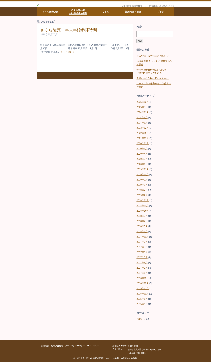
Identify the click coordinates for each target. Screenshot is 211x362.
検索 (140, 41)
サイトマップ (93, 346)
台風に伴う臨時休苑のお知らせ (153, 78)
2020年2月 (142, 159)
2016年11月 (143, 283)
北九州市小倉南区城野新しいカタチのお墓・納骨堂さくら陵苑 (148, 6)
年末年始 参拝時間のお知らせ (153, 56)
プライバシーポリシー (75, 346)
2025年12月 (143, 102)
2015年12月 (143, 288)
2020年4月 (142, 154)
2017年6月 (142, 252)
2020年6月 (142, 148)
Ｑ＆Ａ (105, 12)
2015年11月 (143, 293)
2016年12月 (143, 278)
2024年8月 (142, 117)
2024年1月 (142, 122)
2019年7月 (142, 190)
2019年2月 (142, 195)
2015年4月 (142, 304)
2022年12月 (143, 133)
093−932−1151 (139, 353)
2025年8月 (142, 107)
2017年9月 (142, 242)
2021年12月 (143, 138)
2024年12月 (143, 112)
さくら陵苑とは (50, 12)
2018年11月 (143, 205)
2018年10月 (143, 211)
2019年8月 (142, 185)
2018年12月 (143, 200)
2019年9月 (142, 179)
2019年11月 (143, 174)
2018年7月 (142, 221)
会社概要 (45, 346)
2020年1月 (142, 164)
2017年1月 (142, 273)
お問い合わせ (57, 346)
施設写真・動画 (133, 12)
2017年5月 (142, 257)
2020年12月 (143, 143)
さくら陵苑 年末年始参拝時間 (68, 30)
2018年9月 (142, 216)
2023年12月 (143, 128)
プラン (160, 12)
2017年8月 (142, 247)
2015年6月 (142, 299)
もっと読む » (67, 52)
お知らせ (141, 319)
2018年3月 (142, 226)
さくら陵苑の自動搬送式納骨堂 (78, 12)
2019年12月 (143, 169)
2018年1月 (142, 231)
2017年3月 (142, 262)
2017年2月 (142, 268)
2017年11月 (143, 236)
